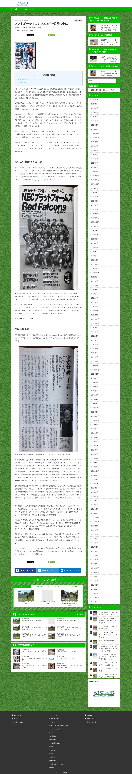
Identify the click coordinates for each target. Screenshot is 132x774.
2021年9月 (94, 327)
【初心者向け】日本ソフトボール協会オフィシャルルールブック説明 (108, 649)
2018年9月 (94, 479)
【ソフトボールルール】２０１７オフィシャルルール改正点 (108, 635)
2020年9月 (94, 378)
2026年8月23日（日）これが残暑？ (26, 602)
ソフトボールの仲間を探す (59, 726)
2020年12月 (95, 365)
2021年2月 (94, 357)
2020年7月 (94, 387)
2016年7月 (94, 589)
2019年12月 (95, 416)
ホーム (16, 9)
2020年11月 (95, 370)
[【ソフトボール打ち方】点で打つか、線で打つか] (95, 676)
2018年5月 (94, 496)
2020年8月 (94, 382)
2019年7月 (94, 437)
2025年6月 (94, 159)
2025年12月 (95, 133)
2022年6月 (94, 289)
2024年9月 (94, 188)
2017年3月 (94, 555)
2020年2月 (94, 408)
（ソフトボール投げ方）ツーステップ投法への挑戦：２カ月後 (108, 621)
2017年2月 (94, 560)
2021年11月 (95, 319)
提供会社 (90, 719)
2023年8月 (94, 230)
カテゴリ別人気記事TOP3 (77, 611)
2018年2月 (94, 509)
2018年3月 (94, 505)
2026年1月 (94, 129)
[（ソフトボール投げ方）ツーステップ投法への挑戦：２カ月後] (95, 620)
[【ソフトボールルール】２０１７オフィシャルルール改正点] (95, 634)
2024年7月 (94, 197)
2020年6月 (94, 391)
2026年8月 (94, 100)
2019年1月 (94, 462)
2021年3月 (94, 353)
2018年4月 (94, 500)
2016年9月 (94, 581)
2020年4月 (94, 399)
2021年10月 (95, 323)
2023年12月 (95, 213)
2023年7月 (94, 235)
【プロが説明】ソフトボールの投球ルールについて (108, 613)
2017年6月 (94, 543)
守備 (51, 747)
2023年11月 (95, 218)
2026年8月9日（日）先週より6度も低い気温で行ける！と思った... (69, 603)
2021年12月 (95, 315)
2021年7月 (94, 336)
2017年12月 (95, 517)
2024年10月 (95, 184)
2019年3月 (94, 454)
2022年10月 (95, 273)
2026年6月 (94, 108)
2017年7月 (94, 538)
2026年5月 (94, 112)
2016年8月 (94, 585)
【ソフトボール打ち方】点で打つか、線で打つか (108, 676)
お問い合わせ (29, 9)
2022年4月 (94, 298)
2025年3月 (94, 167)
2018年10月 (95, 475)
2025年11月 (95, 138)
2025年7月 (94, 154)
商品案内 (75, 586)
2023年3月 (94, 251)
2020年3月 (94, 403)
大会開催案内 (55, 743)
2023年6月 (94, 239)
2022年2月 (94, 306)
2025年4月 (94, 163)
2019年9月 (94, 429)
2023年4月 (94, 247)
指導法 (52, 757)
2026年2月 (94, 125)
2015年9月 (94, 602)
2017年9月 (94, 530)
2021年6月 (94, 340)
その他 (35, 13)
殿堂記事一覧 (91, 722)
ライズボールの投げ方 (106, 641)
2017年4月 (94, 551)
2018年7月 (94, 488)
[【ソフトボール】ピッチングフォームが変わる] (95, 664)
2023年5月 (94, 243)
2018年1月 (94, 513)
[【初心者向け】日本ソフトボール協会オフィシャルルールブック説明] (95, 648)
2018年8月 (94, 484)
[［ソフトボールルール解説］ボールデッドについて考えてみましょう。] (95, 655)
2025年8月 (94, 150)
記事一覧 (81, 614)
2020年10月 (95, 374)
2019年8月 (94, 433)
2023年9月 (94, 226)
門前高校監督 (22, 82)
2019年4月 (94, 450)
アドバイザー (55, 719)
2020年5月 (94, 395)
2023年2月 (94, 256)
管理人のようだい (56, 764)
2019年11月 (95, 420)
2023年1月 (94, 260)
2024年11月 (95, 180)
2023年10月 (95, 222)
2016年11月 (95, 572)
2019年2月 (94, 458)
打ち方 (57, 586)
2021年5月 (94, 344)
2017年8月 (94, 534)
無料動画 (53, 761)
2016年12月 (95, 568)
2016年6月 (94, 593)
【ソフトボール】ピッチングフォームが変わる (108, 664)
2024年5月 (94, 205)
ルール (52, 733)
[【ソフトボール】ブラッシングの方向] (95, 628)
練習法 (52, 768)
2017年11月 (95, 522)
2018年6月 (94, 492)
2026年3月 (94, 121)
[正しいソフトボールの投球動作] (95, 670)
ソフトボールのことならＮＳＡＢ (21, 13)
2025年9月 (94, 146)
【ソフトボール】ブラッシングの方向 (108, 628)
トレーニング (55, 729)
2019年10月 (95, 424)
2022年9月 (94, 277)
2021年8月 (94, 332)
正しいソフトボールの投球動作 (108, 670)
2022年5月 (94, 294)
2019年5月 (94, 446)
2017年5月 (94, 547)
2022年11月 (95, 268)
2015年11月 (95, 598)
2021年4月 (94, 349)
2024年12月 (95, 176)
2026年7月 (94, 104)
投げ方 (39, 586)
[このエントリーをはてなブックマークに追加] (70, 570)
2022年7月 (94, 285)
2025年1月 (94, 171)
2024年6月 (94, 201)
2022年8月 (94, 281)
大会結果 (53, 740)
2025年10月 (95, 142)
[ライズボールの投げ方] (95, 642)
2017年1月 (94, 564)
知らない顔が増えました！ (26, 79)
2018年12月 (95, 467)
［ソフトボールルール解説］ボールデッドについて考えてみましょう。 (108, 657)
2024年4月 (94, 209)
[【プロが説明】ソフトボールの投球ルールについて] (95, 614)
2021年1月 (94, 361)
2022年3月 (94, 302)
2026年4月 (94, 116)
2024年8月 (94, 192)
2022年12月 (95, 264)
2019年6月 (94, 441)
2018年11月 (95, 471)
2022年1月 (94, 311)
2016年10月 (95, 576)
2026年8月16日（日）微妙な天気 (48, 602)
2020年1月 (94, 412)
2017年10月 (95, 526)
